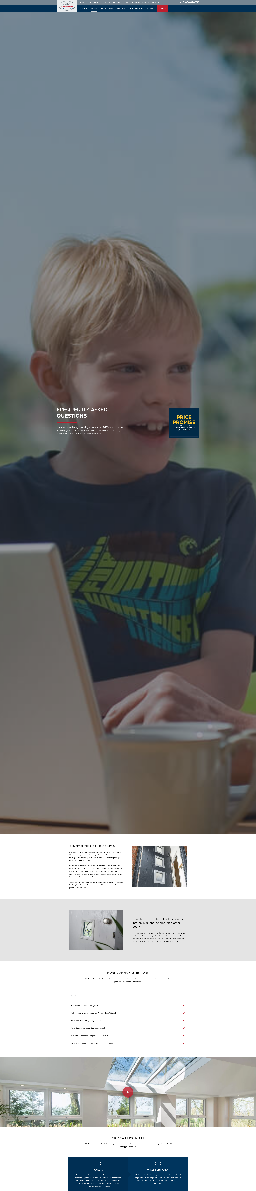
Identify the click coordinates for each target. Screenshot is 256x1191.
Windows (83, 8)
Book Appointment (103, 3)
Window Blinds (107, 8)
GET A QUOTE (162, 8)
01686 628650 (191, 2)
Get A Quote (86, 3)
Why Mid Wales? (136, 8)
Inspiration (121, 8)
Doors (94, 8)
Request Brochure (122, 3)
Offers (150, 8)
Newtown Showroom (142, 3)
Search (157, 3)
